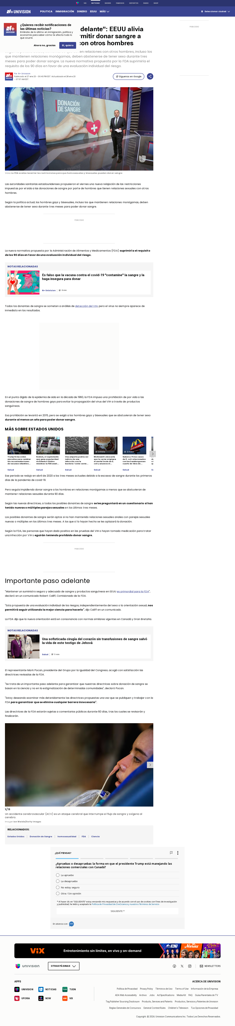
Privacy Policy (146, 989)
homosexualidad (67, 836)
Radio (146, 3)
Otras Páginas (60, 966)
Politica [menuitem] (46, 11)
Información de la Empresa (204, 989)
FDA (84, 836)
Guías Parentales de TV (206, 995)
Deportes (133, 3)
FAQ (190, 995)
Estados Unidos (16, 836)
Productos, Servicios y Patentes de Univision (196, 1001)
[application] (79, 129)
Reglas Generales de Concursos (125, 1008)
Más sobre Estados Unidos (34, 429)
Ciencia (95, 836)
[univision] (18, 11)
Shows (108, 3)
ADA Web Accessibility (126, 995)
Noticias (95, 3)
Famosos (120, 3)
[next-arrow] (152, 454)
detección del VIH (86, 306)
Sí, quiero (68, 45)
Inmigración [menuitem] (64, 11)
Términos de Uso (163, 989)
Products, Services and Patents (157, 1001)
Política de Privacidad (127, 989)
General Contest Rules (154, 1008)
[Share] (150, 76)
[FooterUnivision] (27, 966)
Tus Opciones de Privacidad (204, 1008)
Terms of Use (181, 989)
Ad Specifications (165, 995)
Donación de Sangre (41, 836)
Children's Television (178, 1008)
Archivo (143, 995)
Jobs (151, 995)
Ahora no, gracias (44, 45)
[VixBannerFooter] (117, 950)
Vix (85, 3)
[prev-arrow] (5, 765)
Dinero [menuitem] (82, 11)
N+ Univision (24, 73)
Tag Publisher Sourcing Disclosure (122, 1001)
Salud (11, 470)
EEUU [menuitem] (93, 11)
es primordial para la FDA (133, 591)
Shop (156, 3)
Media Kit (181, 995)
